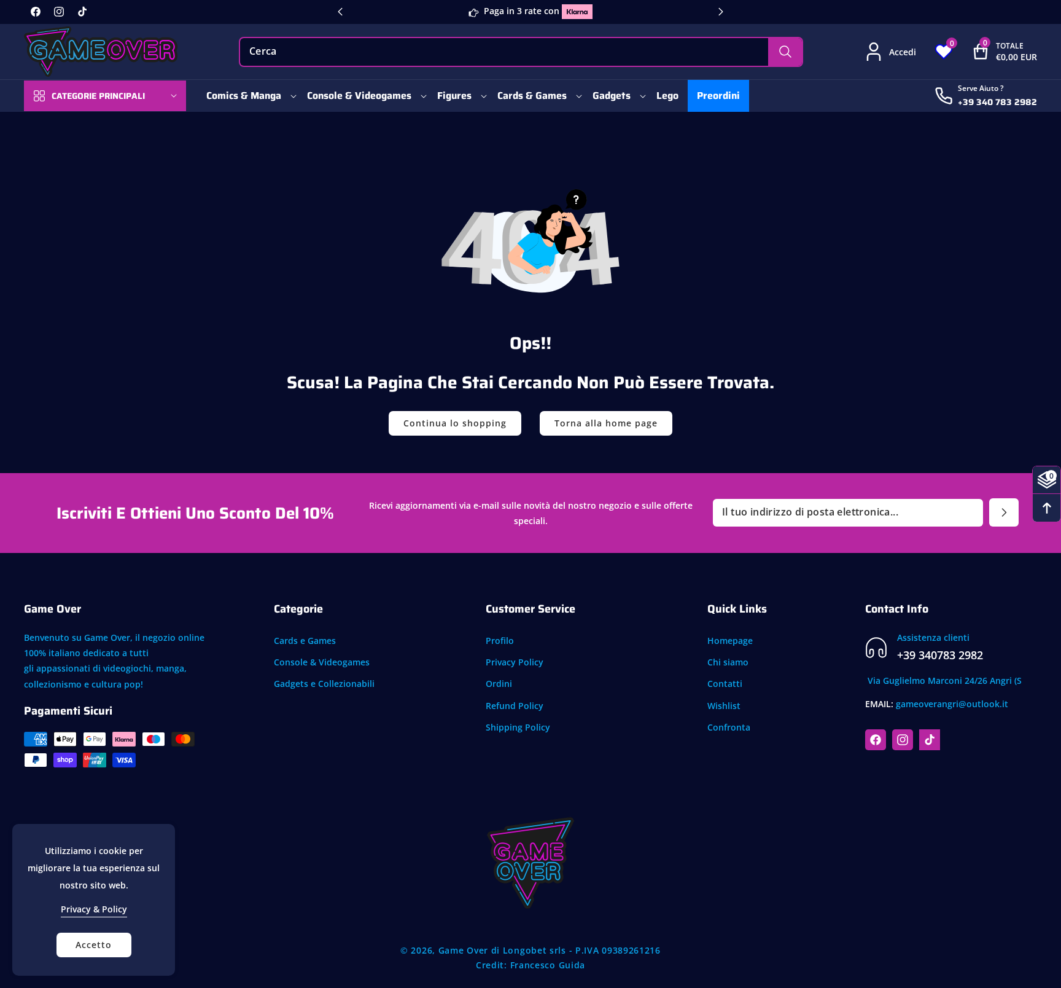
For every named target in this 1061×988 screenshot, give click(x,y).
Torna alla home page (606, 423)
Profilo (500, 640)
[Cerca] (785, 52)
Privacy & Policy (94, 909)
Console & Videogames (322, 662)
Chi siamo (727, 662)
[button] (995, 52)
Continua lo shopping (455, 423)
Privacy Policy (514, 662)
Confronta (728, 727)
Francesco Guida (548, 965)
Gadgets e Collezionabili (324, 684)
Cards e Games (305, 640)
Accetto (94, 945)
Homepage (730, 640)
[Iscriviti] (1004, 512)
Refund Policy (514, 706)
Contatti (724, 684)
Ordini (499, 684)
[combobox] (521, 52)
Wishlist (723, 706)
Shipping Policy (518, 727)
